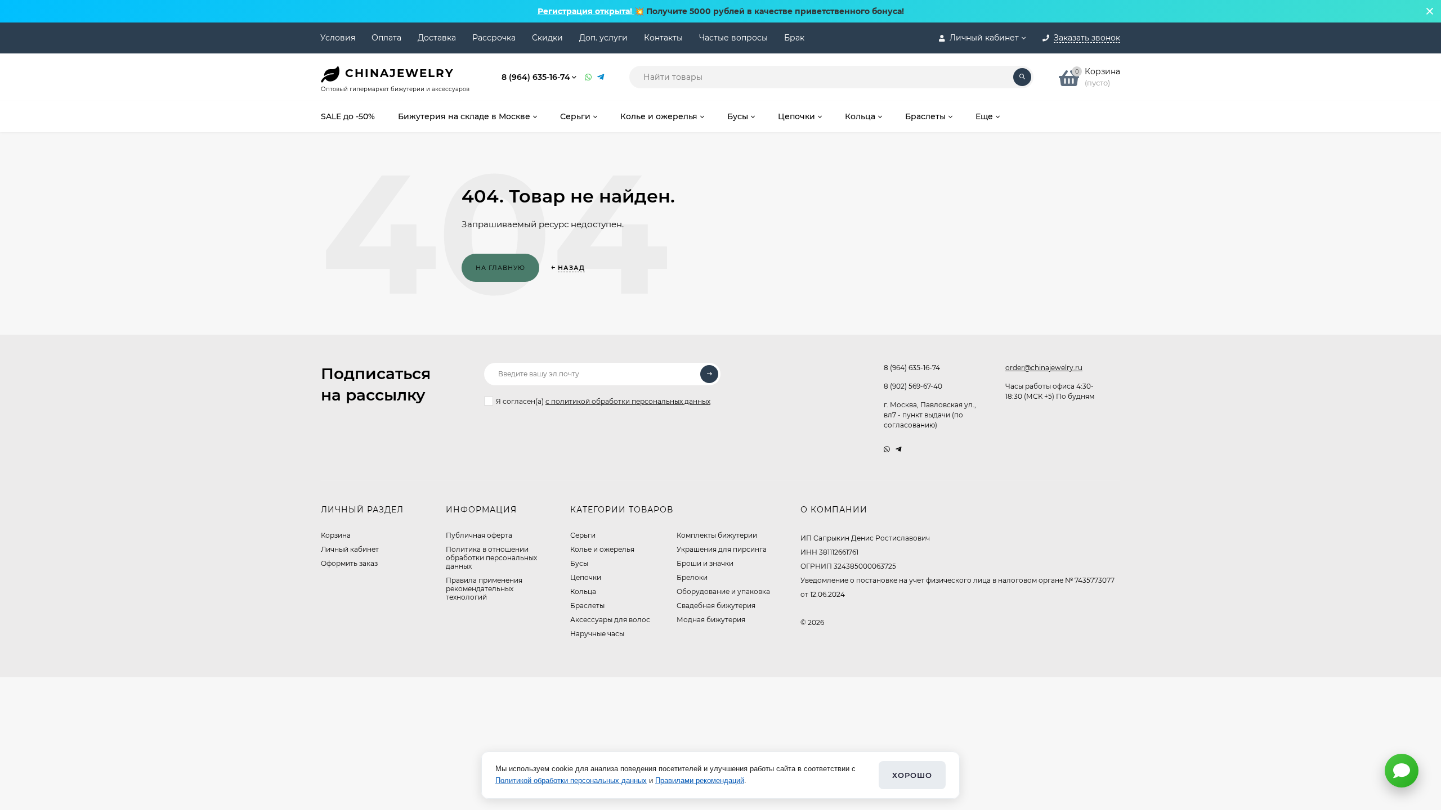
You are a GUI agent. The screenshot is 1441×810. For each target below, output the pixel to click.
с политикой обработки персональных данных (627, 401)
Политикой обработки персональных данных (571, 780)
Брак (794, 38)
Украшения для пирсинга (722, 549)
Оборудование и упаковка (723, 591)
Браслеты (587, 605)
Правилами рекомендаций (699, 780)
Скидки (547, 38)
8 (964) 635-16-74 (536, 77)
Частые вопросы (733, 38)
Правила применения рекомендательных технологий (484, 588)
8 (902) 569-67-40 (913, 386)
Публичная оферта (479, 535)
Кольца (583, 591)
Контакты (663, 38)
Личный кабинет (350, 549)
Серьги (583, 535)
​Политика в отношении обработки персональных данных (491, 557)
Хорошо (912, 775)
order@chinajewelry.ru (1043, 367)
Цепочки (585, 577)
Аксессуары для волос (610, 619)
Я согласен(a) (603, 401)
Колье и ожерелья (602, 549)
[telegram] (899, 449)
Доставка (437, 38)
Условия (337, 38)
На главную (500, 268)
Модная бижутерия (711, 619)
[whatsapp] (887, 449)
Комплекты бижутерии (717, 535)
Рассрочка (494, 38)
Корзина (336, 535)
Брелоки (692, 577)
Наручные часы (597, 633)
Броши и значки (705, 563)
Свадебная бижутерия (716, 605)
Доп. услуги (603, 38)
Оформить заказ (349, 563)
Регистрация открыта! (586, 11)
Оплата (386, 38)
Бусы (579, 563)
